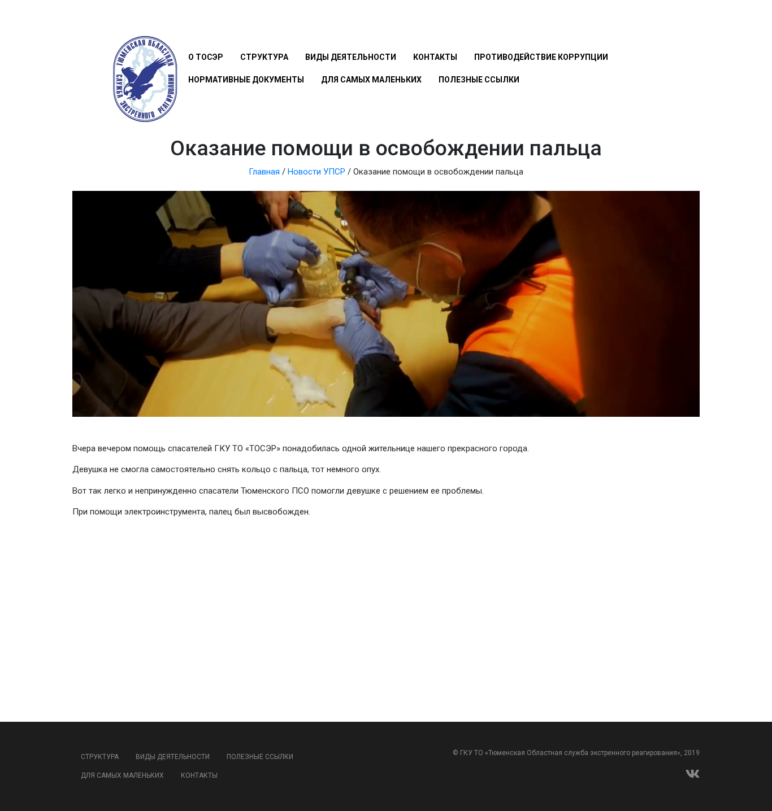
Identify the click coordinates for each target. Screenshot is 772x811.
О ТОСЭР (205, 57)
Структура (264, 57)
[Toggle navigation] (195, 23)
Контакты (435, 57)
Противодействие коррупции (541, 57)
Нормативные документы (246, 79)
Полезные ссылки (479, 79)
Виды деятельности (350, 57)
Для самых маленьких (371, 79)
